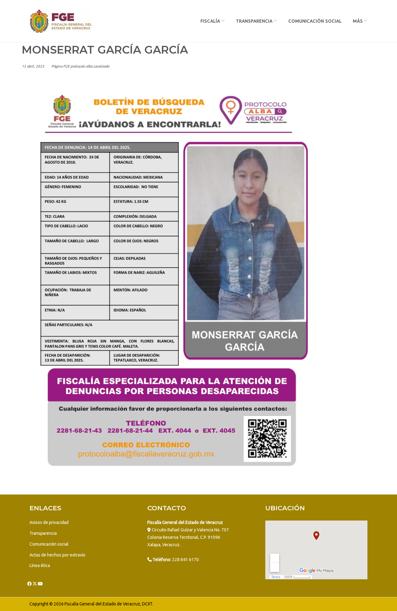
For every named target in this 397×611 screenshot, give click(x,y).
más (358, 21)
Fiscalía (210, 21)
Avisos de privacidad (49, 522)
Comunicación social (49, 544)
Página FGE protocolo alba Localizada (80, 66)
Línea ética (39, 565)
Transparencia (254, 21)
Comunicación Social (315, 21)
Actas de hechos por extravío (57, 554)
